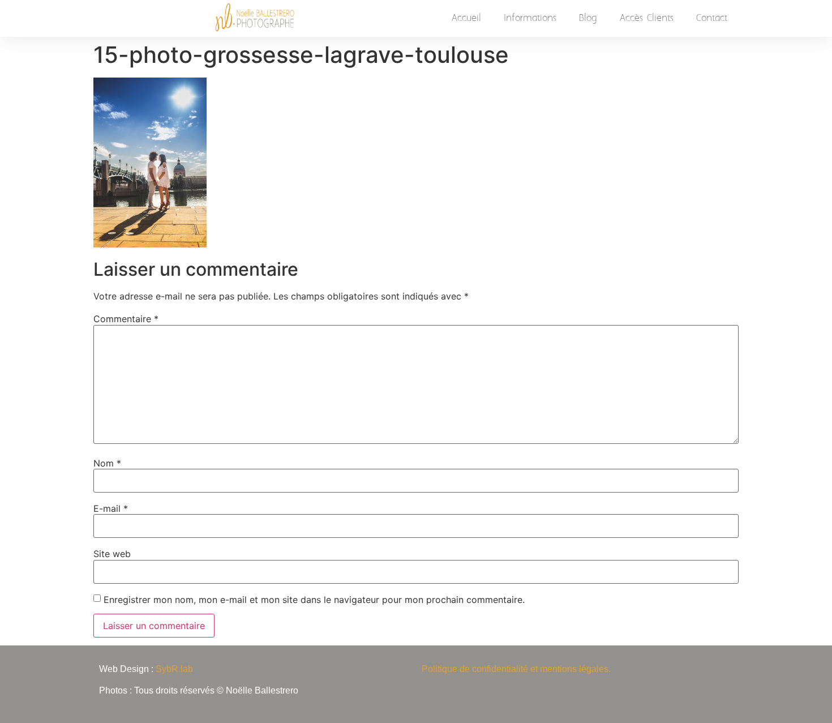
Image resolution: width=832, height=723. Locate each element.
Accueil (466, 18)
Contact (711, 18)
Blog (588, 18)
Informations (530, 18)
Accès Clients (647, 18)
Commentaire (125, 318)
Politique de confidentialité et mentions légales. (516, 669)
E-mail (110, 508)
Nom (107, 463)
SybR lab (174, 669)
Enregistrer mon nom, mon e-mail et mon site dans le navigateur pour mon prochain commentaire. (314, 599)
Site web (112, 553)
